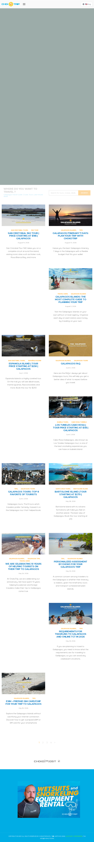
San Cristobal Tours (42, 25)
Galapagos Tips (34, 558)
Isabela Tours (62, 422)
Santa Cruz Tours (63, 489)
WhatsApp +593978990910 (74, 836)
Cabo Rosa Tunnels (79, 422)
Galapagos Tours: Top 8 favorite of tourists (23, 493)
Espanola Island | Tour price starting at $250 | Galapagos (47, 167)
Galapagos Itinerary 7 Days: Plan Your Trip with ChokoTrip (47, 78)
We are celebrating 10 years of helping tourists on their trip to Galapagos (23, 566)
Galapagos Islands (44, 66)
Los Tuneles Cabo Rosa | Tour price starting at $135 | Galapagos (70, 428)
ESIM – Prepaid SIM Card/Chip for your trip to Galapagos (23, 702)
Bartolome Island (80, 489)
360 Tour (55, 25)
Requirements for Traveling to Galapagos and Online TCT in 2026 (70, 634)
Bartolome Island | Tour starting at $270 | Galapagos (71, 494)
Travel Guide (39, 110)
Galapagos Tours (81, 360)
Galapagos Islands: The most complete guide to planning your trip (47, 123)
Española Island (55, 157)
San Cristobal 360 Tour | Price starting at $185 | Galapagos (47, 34)
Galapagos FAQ (70, 363)
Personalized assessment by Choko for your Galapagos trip (70, 564)
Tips (54, 66)
